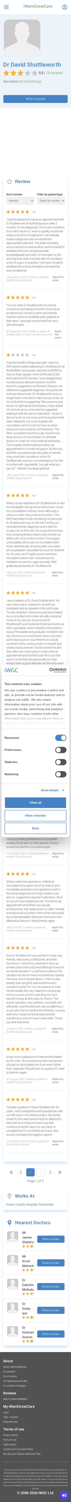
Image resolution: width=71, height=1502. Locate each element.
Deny (35, 828)
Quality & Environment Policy (18, 1449)
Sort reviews (14, 194)
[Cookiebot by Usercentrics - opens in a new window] (50, 670)
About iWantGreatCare (14, 1367)
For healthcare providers (15, 1381)
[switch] (60, 750)
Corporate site (10, 1421)
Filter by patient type (50, 194)
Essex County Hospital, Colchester (29, 1204)
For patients (9, 1371)
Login (6, 1412)
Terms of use (9, 1439)
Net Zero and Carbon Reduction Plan (22, 1454)
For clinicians (10, 1376)
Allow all (36, 802)
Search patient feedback (15, 1399)
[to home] (35, 6)
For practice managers (14, 1385)
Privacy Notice (10, 1435)
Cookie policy (10, 1444)
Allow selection (35, 815)
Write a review (35, 99)
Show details (50, 790)
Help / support (10, 1417)
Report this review (58, 279)
